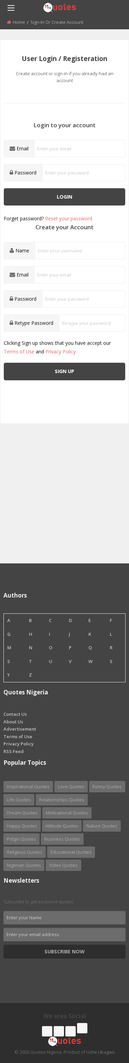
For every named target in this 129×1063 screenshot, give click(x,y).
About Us (13, 722)
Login (64, 196)
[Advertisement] (64, 498)
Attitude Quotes (61, 826)
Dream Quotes (22, 813)
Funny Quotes (107, 786)
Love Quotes (71, 786)
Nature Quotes (101, 826)
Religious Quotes (24, 852)
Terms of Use (19, 351)
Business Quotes (62, 839)
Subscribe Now (64, 951)
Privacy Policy (60, 351)
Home (19, 22)
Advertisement (19, 729)
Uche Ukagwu (100, 1052)
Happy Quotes (22, 826)
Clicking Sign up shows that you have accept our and (57, 347)
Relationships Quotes (61, 799)
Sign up (64, 371)
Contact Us (15, 714)
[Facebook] (47, 1031)
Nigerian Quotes (24, 865)
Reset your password (68, 218)
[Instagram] (70, 1031)
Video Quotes (63, 865)
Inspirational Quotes (28, 786)
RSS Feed (13, 751)
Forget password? (48, 218)
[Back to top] (106, 1020)
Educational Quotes (71, 852)
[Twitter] (59, 1031)
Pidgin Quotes (21, 839)
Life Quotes (19, 799)
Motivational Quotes (67, 813)
